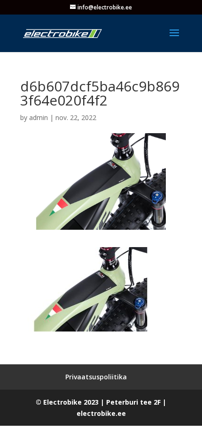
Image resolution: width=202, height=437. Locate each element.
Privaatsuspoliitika (96, 376)
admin (38, 117)
